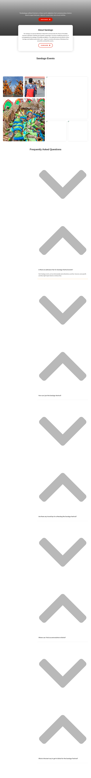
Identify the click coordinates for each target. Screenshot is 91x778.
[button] (62, 216)
